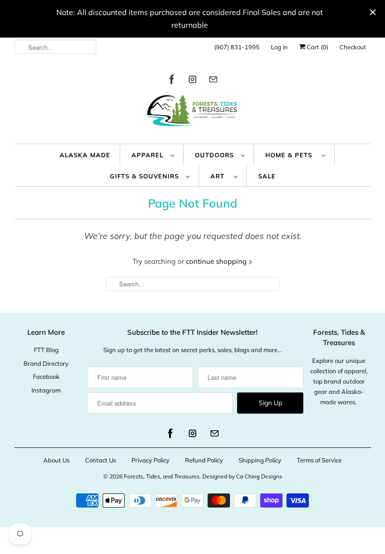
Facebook (46, 376)
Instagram (46, 390)
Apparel (148, 155)
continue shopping (217, 261)
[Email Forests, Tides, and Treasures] (213, 81)
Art (219, 176)
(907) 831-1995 (237, 47)
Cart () (316, 47)
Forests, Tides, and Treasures (162, 476)
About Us (56, 460)
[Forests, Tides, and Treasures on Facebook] (172, 81)
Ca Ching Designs (259, 476)
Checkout (352, 47)
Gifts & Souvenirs (145, 176)
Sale (267, 176)
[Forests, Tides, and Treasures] (193, 113)
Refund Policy (204, 460)
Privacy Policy (150, 460)
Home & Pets (291, 155)
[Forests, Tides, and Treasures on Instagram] (192, 81)
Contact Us (100, 460)
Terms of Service (319, 460)
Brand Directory (46, 363)
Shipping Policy (260, 460)
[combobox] (56, 47)
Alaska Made (85, 155)
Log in (279, 47)
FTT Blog (46, 350)
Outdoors (215, 155)
